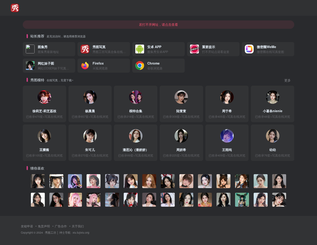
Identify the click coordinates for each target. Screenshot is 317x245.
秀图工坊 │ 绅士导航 (58, 232)
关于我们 (78, 226)
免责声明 (44, 226)
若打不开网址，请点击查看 (158, 24)
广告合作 (61, 226)
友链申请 (27, 226)
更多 (287, 80)
